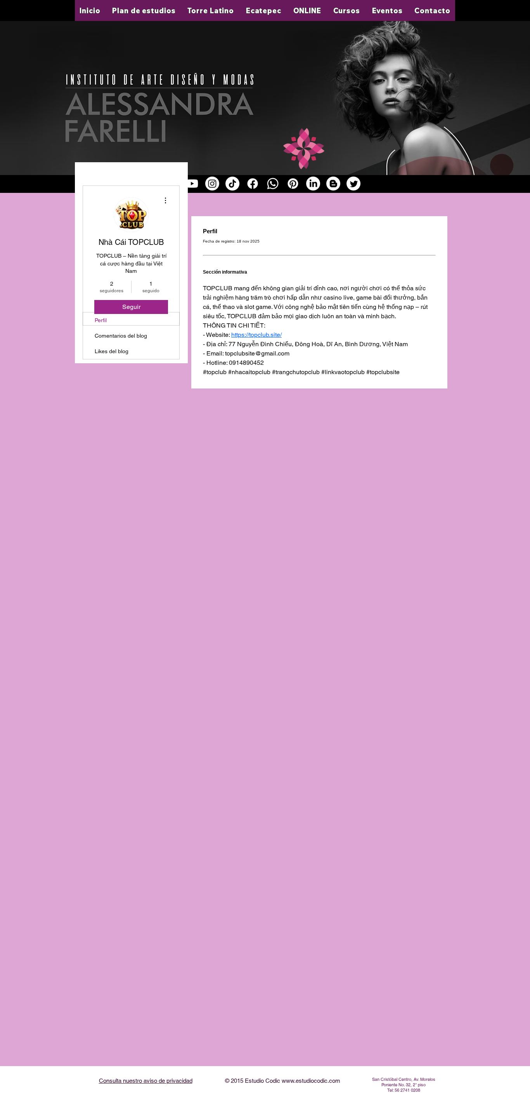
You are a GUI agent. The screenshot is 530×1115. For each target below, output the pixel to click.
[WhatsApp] (273, 184)
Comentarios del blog (121, 336)
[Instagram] (212, 184)
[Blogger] (333, 184)
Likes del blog (111, 351)
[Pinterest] (293, 184)
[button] (210, 10)
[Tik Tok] (232, 184)
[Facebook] (253, 184)
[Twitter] (353, 184)
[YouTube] (192, 184)
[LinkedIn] (313, 184)
